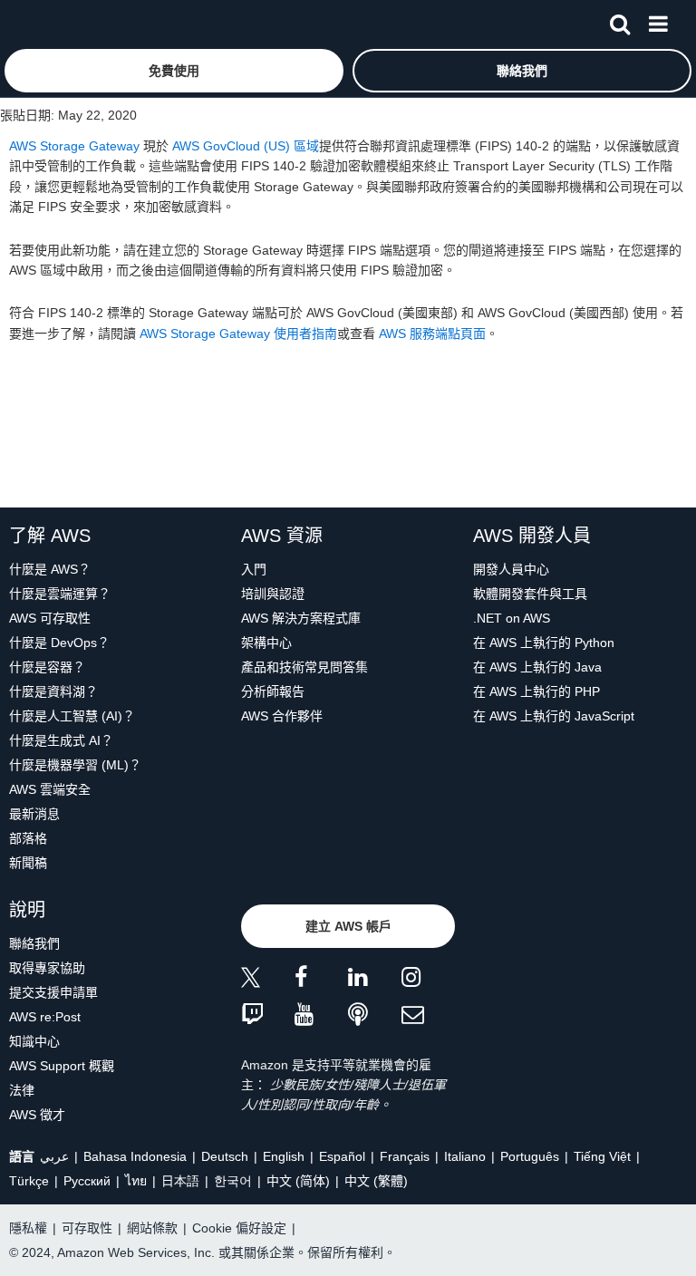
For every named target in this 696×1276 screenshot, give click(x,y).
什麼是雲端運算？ (60, 593)
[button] (174, 70)
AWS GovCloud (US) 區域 (245, 146)
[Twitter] (268, 980)
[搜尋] (620, 21)
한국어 (233, 1181)
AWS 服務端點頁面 (432, 333)
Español (342, 1156)
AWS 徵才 (37, 1114)
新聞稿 (28, 863)
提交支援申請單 (53, 992)
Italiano (465, 1156)
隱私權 (28, 1228)
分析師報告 (272, 691)
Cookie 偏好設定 (239, 1228)
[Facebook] (321, 980)
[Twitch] (268, 1015)
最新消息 (34, 814)
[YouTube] (321, 1015)
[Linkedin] (374, 980)
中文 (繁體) (376, 1181)
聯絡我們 (34, 943)
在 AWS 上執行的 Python (543, 642)
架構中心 (266, 642)
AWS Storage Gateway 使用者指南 (238, 333)
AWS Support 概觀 (61, 1065)
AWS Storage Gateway (74, 146)
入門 (253, 569)
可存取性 (87, 1228)
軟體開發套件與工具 (530, 593)
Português (529, 1156)
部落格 (28, 838)
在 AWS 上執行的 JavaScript (553, 716)
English (283, 1156)
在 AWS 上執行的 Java (537, 667)
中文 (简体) (298, 1181)
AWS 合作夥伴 (282, 716)
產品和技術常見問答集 (304, 667)
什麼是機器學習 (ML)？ (75, 765)
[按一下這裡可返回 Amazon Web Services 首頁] (46, 23)
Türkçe (29, 1181)
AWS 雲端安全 (50, 789)
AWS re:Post (45, 1017)
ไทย (136, 1181)
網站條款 (152, 1228)
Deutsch (224, 1156)
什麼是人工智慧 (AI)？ (72, 716)
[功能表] (658, 21)
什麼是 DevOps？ (59, 642)
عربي (54, 1156)
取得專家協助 (47, 968)
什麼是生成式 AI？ (61, 740)
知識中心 (34, 1041)
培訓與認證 (272, 593)
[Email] (428, 1015)
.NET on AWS (511, 618)
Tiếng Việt (602, 1156)
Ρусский (87, 1181)
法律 (21, 1090)
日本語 (180, 1181)
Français (405, 1156)
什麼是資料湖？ (53, 691)
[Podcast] (374, 1015)
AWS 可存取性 (50, 618)
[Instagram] (428, 980)
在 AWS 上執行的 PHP (536, 691)
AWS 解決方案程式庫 (301, 618)
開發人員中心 (511, 569)
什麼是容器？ (47, 667)
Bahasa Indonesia (135, 1156)
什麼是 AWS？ (50, 569)
